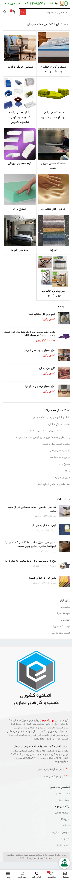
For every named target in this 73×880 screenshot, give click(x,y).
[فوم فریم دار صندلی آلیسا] (64, 318)
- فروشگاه (65, 819)
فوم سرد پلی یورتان (60, 451)
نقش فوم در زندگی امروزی (42, 578)
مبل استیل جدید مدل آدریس (39, 350)
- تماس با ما (63, 845)
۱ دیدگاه (38, 516)
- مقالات (66, 826)
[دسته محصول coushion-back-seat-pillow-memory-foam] (20, 102)
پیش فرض (64, 601)
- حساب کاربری (62, 794)
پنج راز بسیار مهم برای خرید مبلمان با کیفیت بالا (30, 561)
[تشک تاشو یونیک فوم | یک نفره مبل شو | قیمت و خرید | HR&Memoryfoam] (64, 336)
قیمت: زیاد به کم (61, 633)
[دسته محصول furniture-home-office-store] (20, 51)
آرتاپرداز (35, 858)
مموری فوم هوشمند (60, 457)
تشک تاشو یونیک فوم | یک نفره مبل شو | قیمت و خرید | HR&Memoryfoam (29, 334)
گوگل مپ (49, 776)
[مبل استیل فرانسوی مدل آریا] (64, 391)
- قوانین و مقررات (61, 832)
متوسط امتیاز (63, 614)
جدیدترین (65, 620)
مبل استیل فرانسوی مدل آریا (40, 386)
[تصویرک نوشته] (64, 511)
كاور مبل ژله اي (47, 368)
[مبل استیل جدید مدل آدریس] (64, 355)
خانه (65, 25)
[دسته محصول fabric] (53, 234)
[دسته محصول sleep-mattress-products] (53, 53)
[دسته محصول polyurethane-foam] (20, 147)
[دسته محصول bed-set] (20, 234)
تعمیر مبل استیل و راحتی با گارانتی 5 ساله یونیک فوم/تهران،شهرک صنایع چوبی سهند (30, 544)
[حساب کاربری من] (4, 12)
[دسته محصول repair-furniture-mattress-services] (53, 150)
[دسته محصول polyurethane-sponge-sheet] (20, 193)
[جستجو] (23, 12)
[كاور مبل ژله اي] (64, 373)
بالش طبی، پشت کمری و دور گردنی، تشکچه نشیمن (43, 437)
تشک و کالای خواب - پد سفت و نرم (51, 417)
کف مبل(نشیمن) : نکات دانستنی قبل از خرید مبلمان (32, 509)
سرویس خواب (62, 477)
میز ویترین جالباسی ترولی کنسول (53, 484)
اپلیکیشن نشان (46, 769)
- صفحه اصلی (62, 813)
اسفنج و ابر (64, 464)
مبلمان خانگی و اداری (59, 424)
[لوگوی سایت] (59, 4)
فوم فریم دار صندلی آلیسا (41, 314)
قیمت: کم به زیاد (61, 626)
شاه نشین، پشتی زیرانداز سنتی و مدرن (50, 431)
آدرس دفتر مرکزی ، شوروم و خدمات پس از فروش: (40, 746)
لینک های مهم (62, 806)
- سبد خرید (64, 800)
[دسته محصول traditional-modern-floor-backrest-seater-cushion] (53, 99)
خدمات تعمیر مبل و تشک (56, 444)
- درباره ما (65, 838)
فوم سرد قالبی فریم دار (44, 525)
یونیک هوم (29, 855)
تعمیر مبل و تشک (12, 3)
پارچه (67, 471)
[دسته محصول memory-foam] (53, 193)
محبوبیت (65, 607)
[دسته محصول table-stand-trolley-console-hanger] (53, 277)
